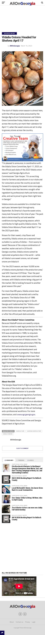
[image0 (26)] (22, 160)
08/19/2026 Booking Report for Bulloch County (26, 518)
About (12, 622)
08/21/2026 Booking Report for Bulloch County (26, 479)
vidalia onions (8, 434)
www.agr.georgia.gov (26, 414)
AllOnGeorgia (15, 46)
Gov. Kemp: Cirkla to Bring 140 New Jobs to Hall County (27, 499)
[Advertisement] (22, 547)
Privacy (27, 622)
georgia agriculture (34, 431)
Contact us (19, 622)
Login (33, 622)
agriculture (20, 431)
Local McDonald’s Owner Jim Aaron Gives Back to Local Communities (27, 489)
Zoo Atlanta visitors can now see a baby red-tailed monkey (27, 509)
